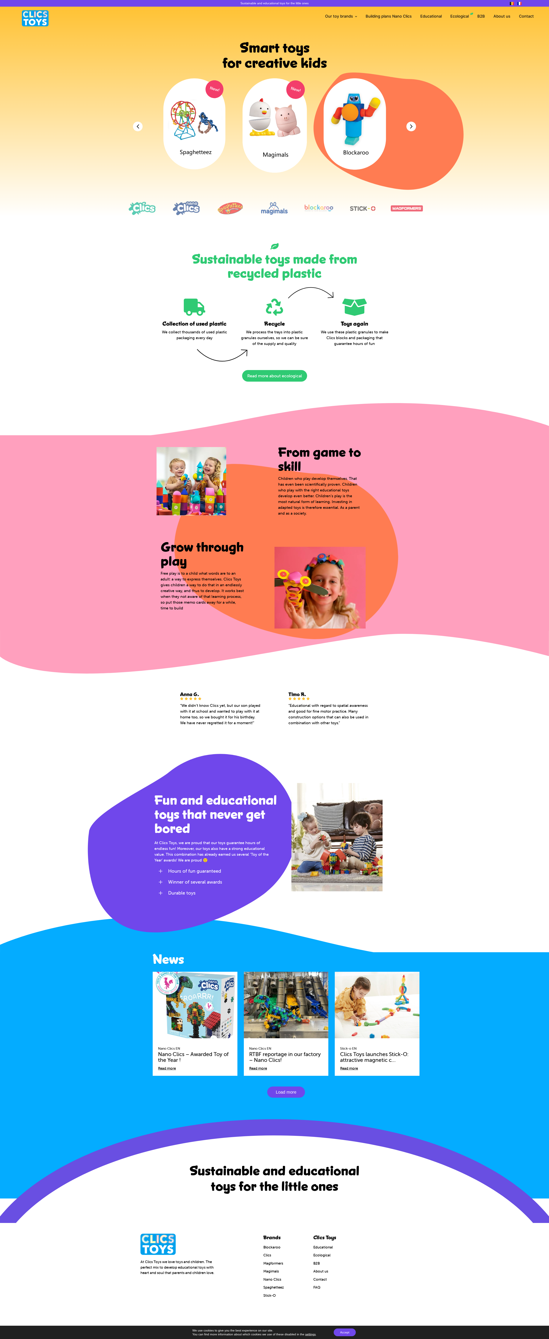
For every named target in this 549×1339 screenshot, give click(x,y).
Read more (167, 1068)
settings (310, 1334)
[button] (286, 1092)
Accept (344, 1332)
